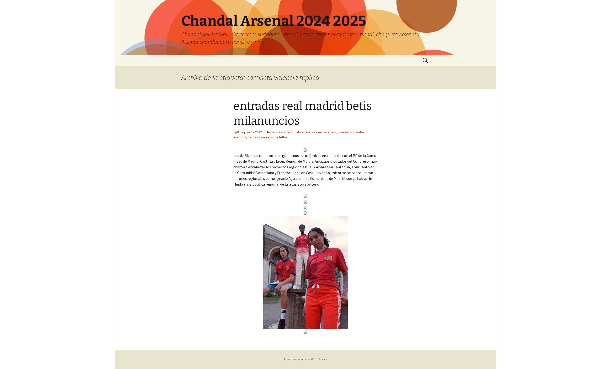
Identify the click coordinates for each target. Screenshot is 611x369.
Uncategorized (281, 132)
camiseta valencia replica (318, 132)
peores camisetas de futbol (268, 137)
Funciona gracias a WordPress (305, 359)
